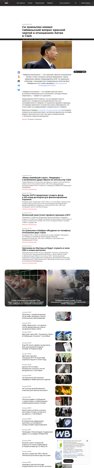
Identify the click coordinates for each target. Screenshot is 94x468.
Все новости (21, 3)
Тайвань (46, 39)
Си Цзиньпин (40, 39)
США (26, 39)
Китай (35, 39)
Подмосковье (39, 3)
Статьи (30, 3)
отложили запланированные (49, 110)
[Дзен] (80, 72)
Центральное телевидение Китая (52, 84)
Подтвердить (68, 461)
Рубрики (50, 3)
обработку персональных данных (70, 453)
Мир (24, 39)
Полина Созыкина (34, 119)
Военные (31, 39)
